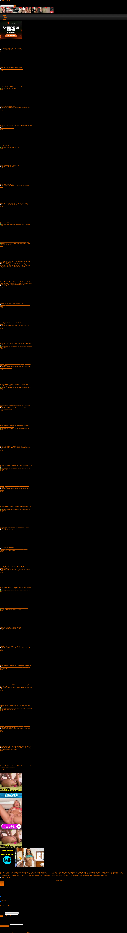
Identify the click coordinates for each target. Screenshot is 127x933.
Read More (62, 880)
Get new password (4, 925)
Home (4, 15)
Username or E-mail (4, 924)
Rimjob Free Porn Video (77, 873)
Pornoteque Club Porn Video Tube (8, 873)
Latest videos (3, 48)
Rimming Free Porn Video (35, 873)
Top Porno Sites (115, 873)
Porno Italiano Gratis (107, 872)
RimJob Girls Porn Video (55, 872)
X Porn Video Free (46, 873)
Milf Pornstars (123, 873)
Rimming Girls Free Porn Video (92, 873)
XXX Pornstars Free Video (86, 875)
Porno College (17, 872)
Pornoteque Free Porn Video (6, 872)
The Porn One (59, 875)
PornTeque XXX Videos (49, 875)
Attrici (4, 19)
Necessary (4, 896)
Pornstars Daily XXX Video (100, 875)
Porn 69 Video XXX (81, 872)
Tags (4, 16)
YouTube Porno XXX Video (68, 872)
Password (2, 914)
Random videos (17, 48)
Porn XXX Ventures (105, 873)
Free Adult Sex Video (22, 873)
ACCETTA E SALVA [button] (5, 905)
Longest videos (9, 48)
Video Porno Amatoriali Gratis (94, 872)
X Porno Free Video (56, 873)
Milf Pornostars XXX (6, 875)
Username (2, 912)
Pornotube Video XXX (42, 872)
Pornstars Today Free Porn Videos (20, 875)
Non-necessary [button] (3, 900)
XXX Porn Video (67, 873)
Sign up (13, 932)
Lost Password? (7, 915)
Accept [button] (57, 880)
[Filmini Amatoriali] (5, 0)
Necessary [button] (2, 894)
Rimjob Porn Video (117, 872)
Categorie (5, 17)
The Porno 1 (66, 875)
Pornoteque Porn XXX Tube (29, 872)
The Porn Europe (74, 875)
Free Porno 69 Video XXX (35, 875)
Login (2, 915)
